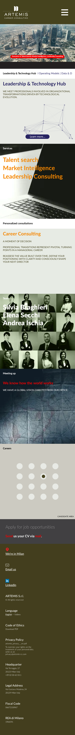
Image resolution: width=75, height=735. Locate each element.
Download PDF (11, 629)
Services (7, 148)
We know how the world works (28, 383)
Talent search (20, 160)
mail (38, 536)
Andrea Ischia (23, 323)
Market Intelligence (29, 168)
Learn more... (37, 136)
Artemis (16, 12)
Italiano (18, 615)
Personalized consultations (18, 223)
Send (9, 536)
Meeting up (9, 373)
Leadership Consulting (33, 177)
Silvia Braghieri (25, 307)
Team (6, 298)
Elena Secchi (21, 315)
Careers (7, 448)
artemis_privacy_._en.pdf (16, 644)
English (8, 615)
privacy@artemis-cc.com (15, 654)
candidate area (66, 517)
